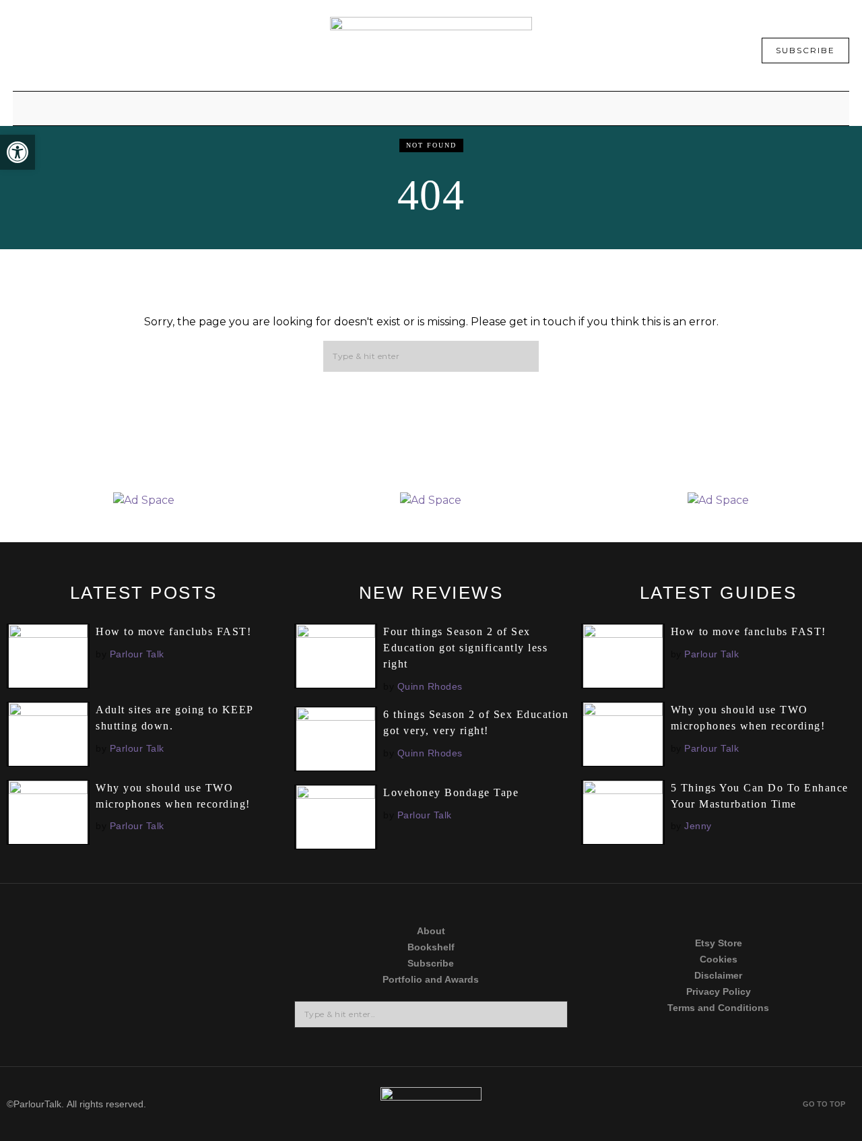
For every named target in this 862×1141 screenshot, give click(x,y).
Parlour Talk (137, 654)
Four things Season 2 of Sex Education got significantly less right (465, 648)
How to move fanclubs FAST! (173, 631)
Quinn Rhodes (430, 686)
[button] (522, 357)
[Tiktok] (68, 972)
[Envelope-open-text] (219, 1024)
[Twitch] (68, 1024)
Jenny (698, 825)
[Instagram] (219, 921)
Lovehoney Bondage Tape (451, 792)
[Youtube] (219, 972)
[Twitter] (68, 921)
